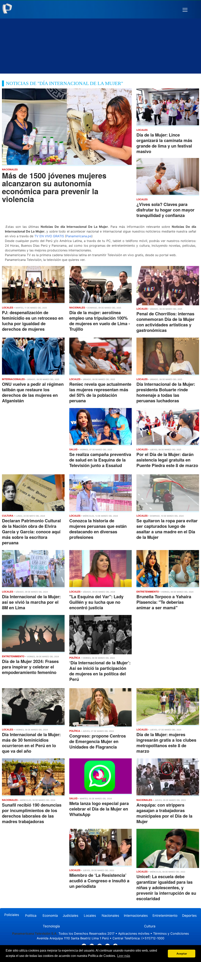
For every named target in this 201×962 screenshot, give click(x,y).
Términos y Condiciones (171, 933)
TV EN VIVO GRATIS (49, 236)
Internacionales (136, 916)
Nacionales (110, 916)
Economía (50, 916)
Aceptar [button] (181, 953)
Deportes (189, 916)
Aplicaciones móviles (133, 933)
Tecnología (51, 926)
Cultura (149, 926)
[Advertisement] (100, 46)
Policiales (11, 915)
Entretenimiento (165, 916)
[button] (185, 10)
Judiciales (70, 916)
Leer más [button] (123, 955)
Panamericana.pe (78, 236)
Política (31, 916)
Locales (90, 916)
